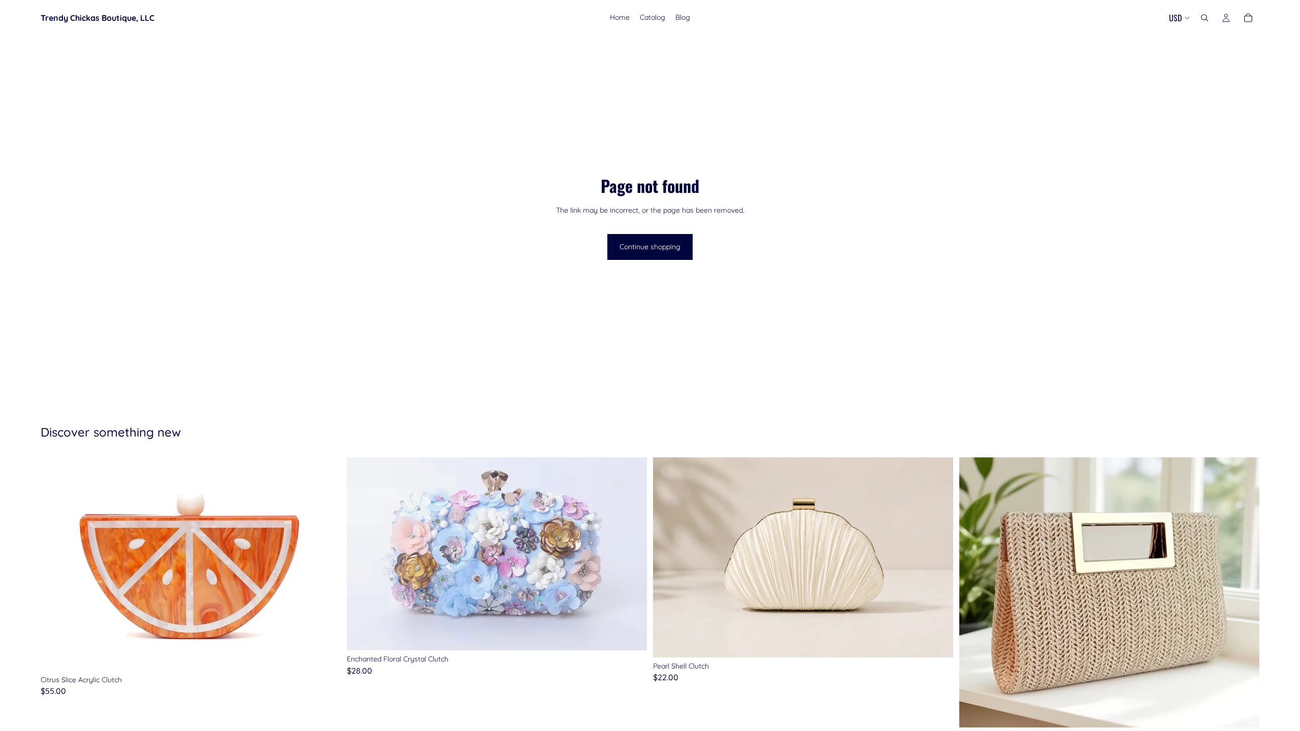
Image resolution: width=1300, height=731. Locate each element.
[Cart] (1248, 18)
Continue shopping (650, 246)
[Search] (1204, 18)
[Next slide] (325, 564)
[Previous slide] (56, 564)
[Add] (325, 655)
